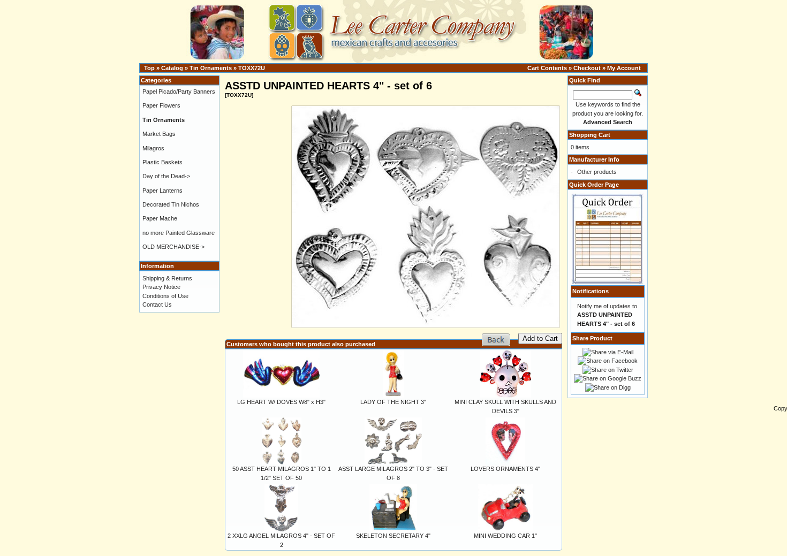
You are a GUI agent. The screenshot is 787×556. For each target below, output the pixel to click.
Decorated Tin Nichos (170, 204)
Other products (597, 172)
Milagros (153, 148)
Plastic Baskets (162, 162)
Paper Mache (159, 218)
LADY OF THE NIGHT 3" (393, 402)
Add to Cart (540, 338)
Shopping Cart (589, 135)
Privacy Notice (161, 287)
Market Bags (159, 134)
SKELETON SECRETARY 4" (393, 535)
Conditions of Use (165, 296)
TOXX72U (251, 68)
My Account (624, 68)
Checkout (587, 68)
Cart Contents (547, 68)
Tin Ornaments (211, 68)
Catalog (172, 68)
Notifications (590, 291)
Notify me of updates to (607, 315)
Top (149, 68)
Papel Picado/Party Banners (178, 91)
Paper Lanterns (162, 190)
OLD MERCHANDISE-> (173, 246)
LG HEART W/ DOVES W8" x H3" (281, 402)
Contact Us (157, 304)
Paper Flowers (161, 105)
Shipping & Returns (167, 278)
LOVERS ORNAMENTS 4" (505, 469)
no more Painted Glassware (178, 233)
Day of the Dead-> (166, 176)
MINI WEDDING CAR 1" (505, 535)
